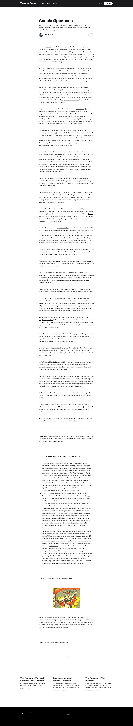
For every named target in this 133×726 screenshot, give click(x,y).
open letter (45, 348)
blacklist (42, 221)
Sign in (100, 3)
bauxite (44, 515)
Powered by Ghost (108, 713)
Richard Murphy (81, 109)
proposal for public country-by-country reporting (60, 68)
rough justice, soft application (70, 100)
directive (90, 214)
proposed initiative (62, 228)
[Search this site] (95, 3)
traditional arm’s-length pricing (84, 92)
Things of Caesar (28, 3)
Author (55, 3)
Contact (68, 714)
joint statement (53, 546)
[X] (68, 711)
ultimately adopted (61, 111)
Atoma (41, 617)
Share (91, 35)
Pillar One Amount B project (82, 298)
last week (48, 47)
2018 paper (66, 362)
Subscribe (108, 3)
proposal (48, 243)
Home (42, 3)
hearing (72, 463)
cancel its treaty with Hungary (65, 536)
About (48, 3)
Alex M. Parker (48, 34)
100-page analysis (54, 475)
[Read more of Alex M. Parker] (41, 35)
